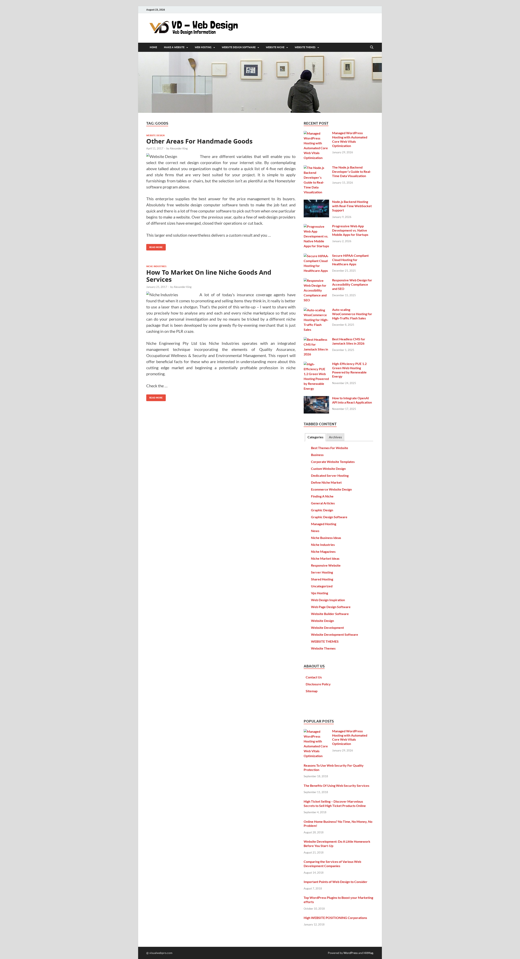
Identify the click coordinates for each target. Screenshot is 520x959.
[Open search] (372, 47)
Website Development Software (334, 634)
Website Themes (323, 648)
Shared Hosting (322, 579)
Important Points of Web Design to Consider (335, 882)
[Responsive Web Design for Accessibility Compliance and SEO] (316, 280)
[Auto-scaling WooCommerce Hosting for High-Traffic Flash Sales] (316, 310)
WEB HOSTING (203, 47)
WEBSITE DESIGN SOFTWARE (239, 47)
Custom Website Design (328, 468)
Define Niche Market (326, 482)
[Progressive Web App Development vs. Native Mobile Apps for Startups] (316, 226)
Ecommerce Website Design (331, 489)
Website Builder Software (330, 614)
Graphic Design (322, 510)
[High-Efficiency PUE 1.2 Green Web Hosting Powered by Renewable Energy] (316, 364)
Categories (315, 437)
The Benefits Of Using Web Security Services (336, 785)
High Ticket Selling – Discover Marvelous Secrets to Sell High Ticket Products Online (335, 803)
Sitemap (311, 691)
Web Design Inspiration (328, 600)
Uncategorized (322, 586)
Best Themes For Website (329, 448)
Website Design (155, 135)
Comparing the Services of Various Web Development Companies (332, 864)
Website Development (327, 627)
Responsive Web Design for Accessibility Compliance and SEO (352, 284)
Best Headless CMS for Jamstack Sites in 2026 (348, 341)
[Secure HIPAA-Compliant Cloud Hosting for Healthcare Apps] (316, 256)
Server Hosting (322, 572)
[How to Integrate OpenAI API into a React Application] (316, 398)
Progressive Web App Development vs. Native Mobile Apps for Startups (350, 230)
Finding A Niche (322, 496)
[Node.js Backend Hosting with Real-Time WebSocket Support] (316, 202)
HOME (153, 47)
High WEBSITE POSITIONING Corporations (335, 918)
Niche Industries (156, 266)
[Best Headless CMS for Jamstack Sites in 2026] (316, 339)
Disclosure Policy (318, 684)
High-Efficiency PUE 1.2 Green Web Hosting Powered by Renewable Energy (349, 370)
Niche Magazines (323, 551)
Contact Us (314, 677)
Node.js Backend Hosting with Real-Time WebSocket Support (352, 206)
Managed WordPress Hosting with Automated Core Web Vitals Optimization (349, 139)
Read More (154, 246)
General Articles (323, 503)
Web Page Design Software (331, 607)
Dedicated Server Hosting (330, 475)
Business (317, 455)
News (315, 531)
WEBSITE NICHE (275, 47)
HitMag (368, 953)
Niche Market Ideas (325, 558)
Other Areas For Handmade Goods (199, 141)
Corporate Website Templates (333, 462)
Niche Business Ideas (326, 538)
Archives (335, 437)
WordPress (350, 953)
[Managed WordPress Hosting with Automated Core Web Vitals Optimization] (316, 133)
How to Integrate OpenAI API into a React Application (352, 400)
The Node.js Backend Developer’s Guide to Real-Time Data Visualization (351, 171)
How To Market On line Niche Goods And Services (208, 276)
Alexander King (179, 148)
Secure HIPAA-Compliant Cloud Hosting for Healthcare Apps (350, 260)
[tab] (315, 437)
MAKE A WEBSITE (174, 47)
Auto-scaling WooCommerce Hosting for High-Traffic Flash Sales (352, 314)
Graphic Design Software (329, 517)
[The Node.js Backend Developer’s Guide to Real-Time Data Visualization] (316, 168)
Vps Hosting (319, 593)
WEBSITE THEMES (305, 47)
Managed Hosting (323, 524)
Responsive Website (326, 565)
